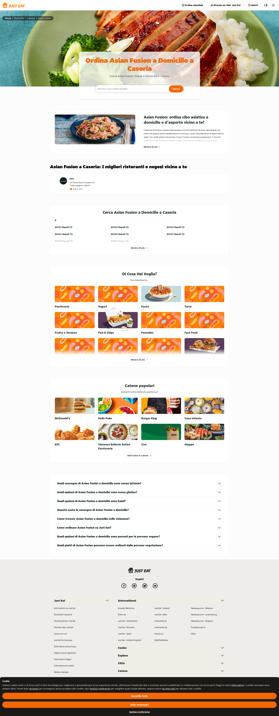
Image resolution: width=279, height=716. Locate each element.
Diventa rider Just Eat (63, 627)
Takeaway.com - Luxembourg (204, 614)
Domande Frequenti (63, 614)
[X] (145, 586)
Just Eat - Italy (160, 614)
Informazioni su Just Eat (64, 608)
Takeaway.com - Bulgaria (202, 621)
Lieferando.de (160, 627)
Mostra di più (151, 146)
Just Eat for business (63, 640)
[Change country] (265, 5)
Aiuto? (254, 5)
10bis (193, 633)
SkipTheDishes (161, 640)
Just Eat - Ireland (161, 608)
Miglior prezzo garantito (65, 653)
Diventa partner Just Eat (64, 621)
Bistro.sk (122, 614)
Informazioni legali (62, 659)
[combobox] (131, 89)
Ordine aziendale (194, 5)
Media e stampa (61, 672)
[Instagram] (134, 586)
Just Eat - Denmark (126, 627)
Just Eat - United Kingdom (129, 640)
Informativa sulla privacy (65, 646)
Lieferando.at (160, 621)
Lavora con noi (60, 633)
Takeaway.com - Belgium (202, 608)
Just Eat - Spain (125, 633)
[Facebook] (124, 586)
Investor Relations (126, 608)
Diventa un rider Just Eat (227, 5)
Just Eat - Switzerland (127, 621)
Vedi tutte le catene (137, 455)
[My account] (273, 5)
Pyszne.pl (158, 633)
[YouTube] (155, 586)
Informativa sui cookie (64, 665)
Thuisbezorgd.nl (198, 627)
